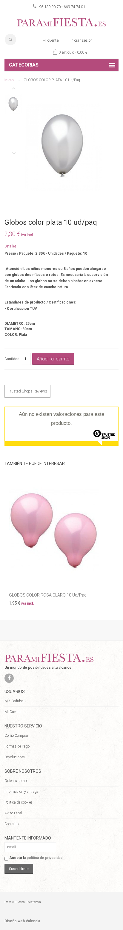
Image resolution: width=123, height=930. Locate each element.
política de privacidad (44, 858)
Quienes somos (16, 781)
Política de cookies (18, 802)
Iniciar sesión (81, 40)
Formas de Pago (17, 746)
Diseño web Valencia (22, 921)
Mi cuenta (50, 40)
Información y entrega (21, 791)
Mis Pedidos (14, 701)
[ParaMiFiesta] (61, 23)
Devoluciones (14, 757)
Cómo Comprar (16, 735)
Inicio (9, 80)
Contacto (11, 824)
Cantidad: (12, 359)
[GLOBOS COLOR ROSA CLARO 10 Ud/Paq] (61, 530)
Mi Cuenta (12, 712)
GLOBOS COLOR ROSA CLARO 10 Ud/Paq (48, 595)
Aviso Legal (13, 813)
